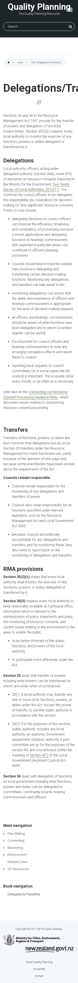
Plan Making (16, 834)
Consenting (16, 841)
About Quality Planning (39, 962)
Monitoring (15, 848)
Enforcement (17, 855)
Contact (39, 976)
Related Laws (17, 862)
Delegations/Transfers (24, 894)
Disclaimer (39, 969)
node (20, 62)
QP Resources (18, 869)
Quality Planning (39, 7)
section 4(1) (39, 755)
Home (9, 63)
